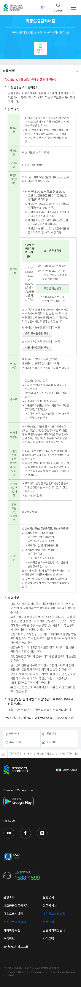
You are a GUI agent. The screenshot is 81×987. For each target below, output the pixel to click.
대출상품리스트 (45, 754)
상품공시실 (50, 906)
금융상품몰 (16, 754)
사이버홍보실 (11, 931)
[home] (4, 754)
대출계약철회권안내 (37, 348)
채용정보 (9, 939)
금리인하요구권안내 (37, 333)
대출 (29, 754)
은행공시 (48, 898)
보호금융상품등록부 (16, 906)
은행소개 (9, 898)
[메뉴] (73, 7)
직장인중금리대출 (68, 754)
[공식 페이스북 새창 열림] (25, 833)
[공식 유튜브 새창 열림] (8, 833)
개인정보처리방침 (54, 914)
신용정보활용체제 (14, 922)
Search (57, 6)
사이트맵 (48, 939)
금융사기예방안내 (54, 931)
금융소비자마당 (13, 914)
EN (43, 8)
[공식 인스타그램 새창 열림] (42, 833)
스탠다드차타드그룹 (16, 947)
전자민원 (48, 922)
